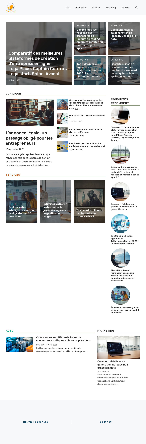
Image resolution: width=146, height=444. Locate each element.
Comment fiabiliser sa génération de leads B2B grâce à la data (123, 34)
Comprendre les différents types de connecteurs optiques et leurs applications (63, 339)
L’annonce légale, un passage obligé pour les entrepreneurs (29, 138)
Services (125, 7)
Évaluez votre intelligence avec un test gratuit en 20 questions (21, 212)
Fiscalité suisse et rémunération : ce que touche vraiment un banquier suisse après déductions (124, 70)
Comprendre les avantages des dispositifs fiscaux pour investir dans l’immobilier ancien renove (86, 103)
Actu (67, 7)
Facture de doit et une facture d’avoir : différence (85, 130)
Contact (106, 422)
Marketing (111, 7)
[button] (136, 7)
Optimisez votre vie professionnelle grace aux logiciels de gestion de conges (55, 210)
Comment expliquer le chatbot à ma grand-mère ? (89, 213)
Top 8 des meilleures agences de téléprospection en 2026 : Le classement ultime (90, 70)
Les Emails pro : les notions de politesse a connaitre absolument (87, 144)
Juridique (96, 7)
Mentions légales (35, 422)
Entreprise (81, 7)
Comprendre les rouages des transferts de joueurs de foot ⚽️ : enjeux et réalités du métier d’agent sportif (90, 39)
